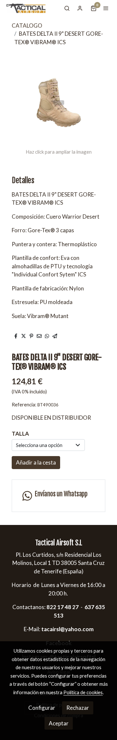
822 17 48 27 (62, 607)
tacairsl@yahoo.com (67, 629)
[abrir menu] (106, 8)
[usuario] (80, 8)
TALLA (20, 433)
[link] (26, 8)
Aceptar (59, 723)
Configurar (41, 707)
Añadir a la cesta (36, 462)
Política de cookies (83, 692)
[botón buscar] (67, 8)
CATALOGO (27, 25)
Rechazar (77, 707)
